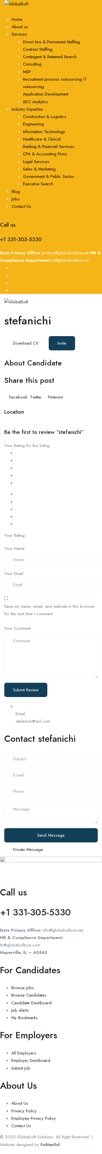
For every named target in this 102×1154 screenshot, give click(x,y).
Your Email (13, 573)
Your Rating (14, 535)
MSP (27, 72)
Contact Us (21, 206)
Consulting (32, 64)
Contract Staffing (37, 49)
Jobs (16, 199)
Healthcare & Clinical (42, 139)
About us (20, 27)
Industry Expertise (27, 109)
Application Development (45, 94)
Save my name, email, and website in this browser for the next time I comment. (49, 610)
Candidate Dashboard (31, 1003)
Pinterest (54, 397)
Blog (16, 191)
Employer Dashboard (30, 1060)
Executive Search (38, 184)
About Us (19, 1103)
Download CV (26, 343)
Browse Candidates (28, 995)
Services (19, 34)
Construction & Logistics (44, 116)
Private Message (28, 849)
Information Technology (44, 132)
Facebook (18, 397)
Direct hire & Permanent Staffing (51, 42)
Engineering (33, 124)
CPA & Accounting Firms (45, 154)
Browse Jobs (22, 988)
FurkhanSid (50, 1144)
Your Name (14, 548)
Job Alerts (20, 1010)
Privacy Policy (24, 1111)
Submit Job (20, 1068)
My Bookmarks (24, 1018)
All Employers (23, 1053)
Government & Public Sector (48, 176)
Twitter (36, 397)
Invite (62, 343)
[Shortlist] (78, 343)
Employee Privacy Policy (33, 1118)
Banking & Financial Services (48, 146)
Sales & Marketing (39, 169)
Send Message (51, 835)
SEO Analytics (35, 102)
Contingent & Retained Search (49, 57)
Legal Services (36, 162)
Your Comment (17, 628)
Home (17, 19)
